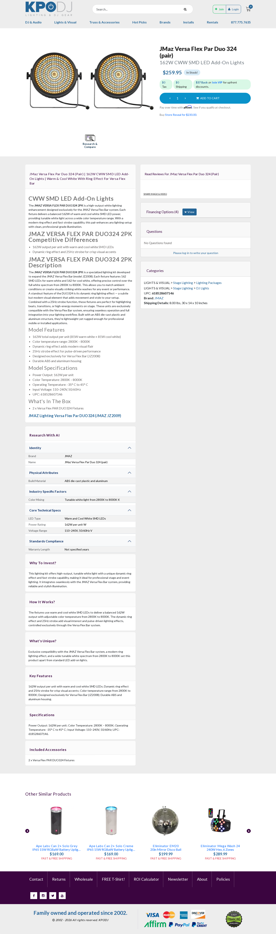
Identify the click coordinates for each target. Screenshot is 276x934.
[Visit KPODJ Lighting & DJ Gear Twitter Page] (52, 895)
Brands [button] (165, 22)
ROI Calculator (146, 879)
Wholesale (84, 879)
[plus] (185, 98)
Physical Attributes (43, 472)
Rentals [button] (212, 22)
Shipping (181, 84)
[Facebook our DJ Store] (33, 895)
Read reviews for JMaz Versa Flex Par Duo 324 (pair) (182, 174)
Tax (164, 84)
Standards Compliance (46, 541)
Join (221, 9)
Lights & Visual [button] (65, 22)
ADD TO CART (210, 98)
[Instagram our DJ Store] (43, 895)
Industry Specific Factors (47, 491)
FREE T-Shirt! (113, 879)
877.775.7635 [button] (241, 22)
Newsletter (178, 879)
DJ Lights (202, 288)
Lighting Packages (209, 283)
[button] (90, 141)
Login (235, 9)
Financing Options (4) (162, 212)
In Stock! (192, 72)
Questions (154, 231)
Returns (59, 879)
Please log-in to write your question (195, 253)
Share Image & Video (155, 194)
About (202, 879)
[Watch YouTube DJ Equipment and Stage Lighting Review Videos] (62, 895)
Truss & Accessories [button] (104, 22)
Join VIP (217, 82)
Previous (27, 831)
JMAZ (159, 298)
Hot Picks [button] (139, 22)
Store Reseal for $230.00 (180, 114)
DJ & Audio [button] (33, 22)
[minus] (170, 98)
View (191, 212)
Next (249, 831)
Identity (35, 448)
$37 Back (202, 82)
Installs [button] (188, 22)
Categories (155, 271)
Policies (223, 879)
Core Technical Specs (45, 510)
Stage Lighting (183, 283)
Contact (36, 879)
